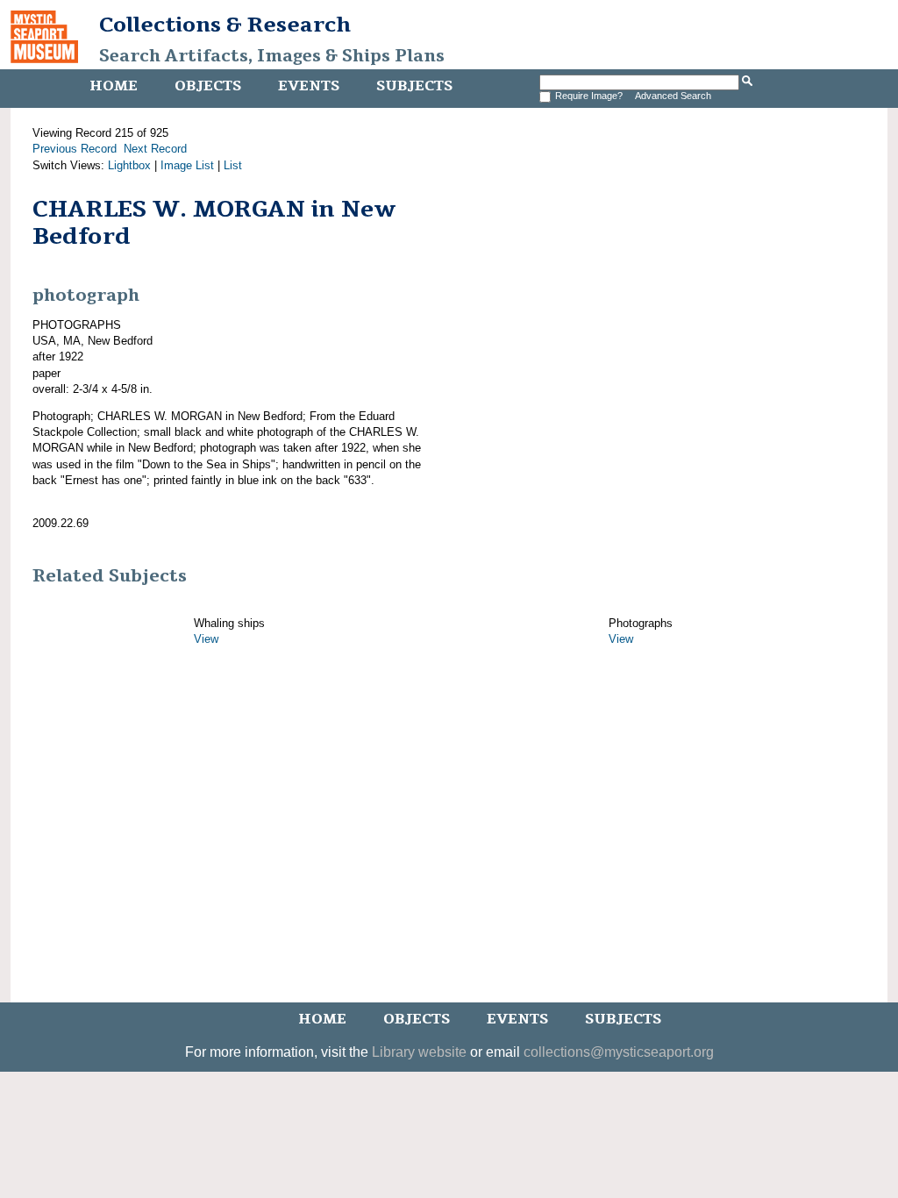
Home (113, 86)
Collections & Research (225, 25)
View (206, 638)
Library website (419, 1052)
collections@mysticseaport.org (619, 1052)
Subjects (414, 86)
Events (308, 86)
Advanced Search (673, 95)
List (233, 165)
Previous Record (74, 148)
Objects (208, 86)
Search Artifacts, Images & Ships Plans (272, 56)
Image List (187, 165)
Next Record (155, 148)
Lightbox (129, 165)
